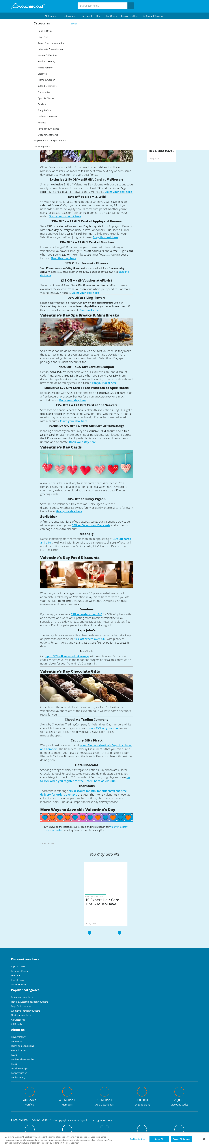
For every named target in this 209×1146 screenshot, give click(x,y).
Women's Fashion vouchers (25, 1010)
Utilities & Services (47, 116)
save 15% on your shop (104, 728)
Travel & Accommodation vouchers (29, 1001)
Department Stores (47, 134)
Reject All (159, 1138)
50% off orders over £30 (89, 639)
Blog (98, 15)
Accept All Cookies (181, 1138)
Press (14, 1063)
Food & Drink (44, 30)
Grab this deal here (63, 258)
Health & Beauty (46, 61)
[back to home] (28, 6)
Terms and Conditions (22, 1045)
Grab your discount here (65, 216)
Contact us (16, 1041)
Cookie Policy (18, 1077)
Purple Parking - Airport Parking (50, 140)
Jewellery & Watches (48, 128)
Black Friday (17, 979)
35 (72, 614)
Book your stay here (72, 400)
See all (74, 23)
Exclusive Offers (129, 15)
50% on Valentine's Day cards (91, 525)
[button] (51, 16)
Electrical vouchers (21, 1015)
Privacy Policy (18, 1036)
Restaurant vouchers (153, 15)
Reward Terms (18, 1050)
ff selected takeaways (75, 656)
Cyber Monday (18, 984)
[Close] (204, 1138)
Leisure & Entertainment (50, 49)
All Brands (16, 1024)
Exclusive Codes (19, 970)
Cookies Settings (137, 1138)
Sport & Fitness (45, 98)
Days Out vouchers (21, 1006)
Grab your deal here (103, 383)
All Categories (18, 1019)
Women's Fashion (47, 55)
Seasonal (87, 15)
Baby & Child (44, 110)
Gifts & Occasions (46, 85)
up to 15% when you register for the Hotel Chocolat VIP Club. (85, 779)
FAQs (14, 1054)
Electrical (42, 73)
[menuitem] (51, 16)
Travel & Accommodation (51, 43)
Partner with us (19, 1072)
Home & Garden (46, 79)
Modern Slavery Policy (23, 1059)
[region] (104, 1139)
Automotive (43, 91)
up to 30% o (53, 656)
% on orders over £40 (88, 614)
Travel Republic (42, 146)
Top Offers (111, 15)
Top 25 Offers (18, 966)
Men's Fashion (45, 67)
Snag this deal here (105, 237)
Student (41, 104)
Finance (41, 122)
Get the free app (19, 1068)
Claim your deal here (118, 192)
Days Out (42, 36)
